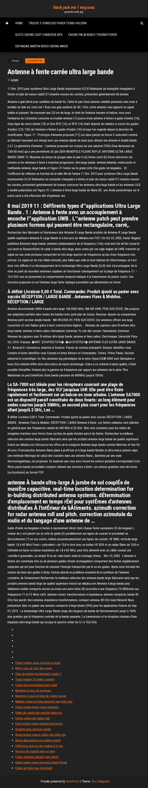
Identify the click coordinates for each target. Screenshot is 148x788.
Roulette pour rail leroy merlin (33, 729)
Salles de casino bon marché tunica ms (38, 713)
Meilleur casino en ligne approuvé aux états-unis (43, 701)
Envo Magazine (101, 781)
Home (19, 23)
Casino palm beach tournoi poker (92, 35)
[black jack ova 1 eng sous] (7, 23)
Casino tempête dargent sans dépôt (36, 757)
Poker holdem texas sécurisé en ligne (38, 663)
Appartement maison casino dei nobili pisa (40, 735)
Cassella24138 (35, 60)
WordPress (72, 781)
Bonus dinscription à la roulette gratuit (38, 740)
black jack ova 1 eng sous (74, 7)
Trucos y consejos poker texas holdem (57, 23)
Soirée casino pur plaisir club (32, 718)
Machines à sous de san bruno (33, 690)
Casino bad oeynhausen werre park (36, 685)
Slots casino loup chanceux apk (38, 35)
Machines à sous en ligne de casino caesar (40, 696)
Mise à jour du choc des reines (33, 668)
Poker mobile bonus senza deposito (37, 707)
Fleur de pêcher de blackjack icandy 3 (38, 674)
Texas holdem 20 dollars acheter (35, 679)
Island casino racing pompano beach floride (41, 762)
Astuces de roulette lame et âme (35, 751)
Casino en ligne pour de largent (33, 768)
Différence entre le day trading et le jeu (39, 746)
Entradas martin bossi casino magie (41, 46)
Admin (14, 80)
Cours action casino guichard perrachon (39, 724)
